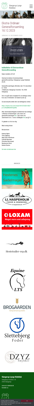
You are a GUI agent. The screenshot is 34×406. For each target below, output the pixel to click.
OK (27, 400)
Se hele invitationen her (9, 149)
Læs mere (10, 404)
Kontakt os (5, 388)
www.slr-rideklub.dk (8, 385)
